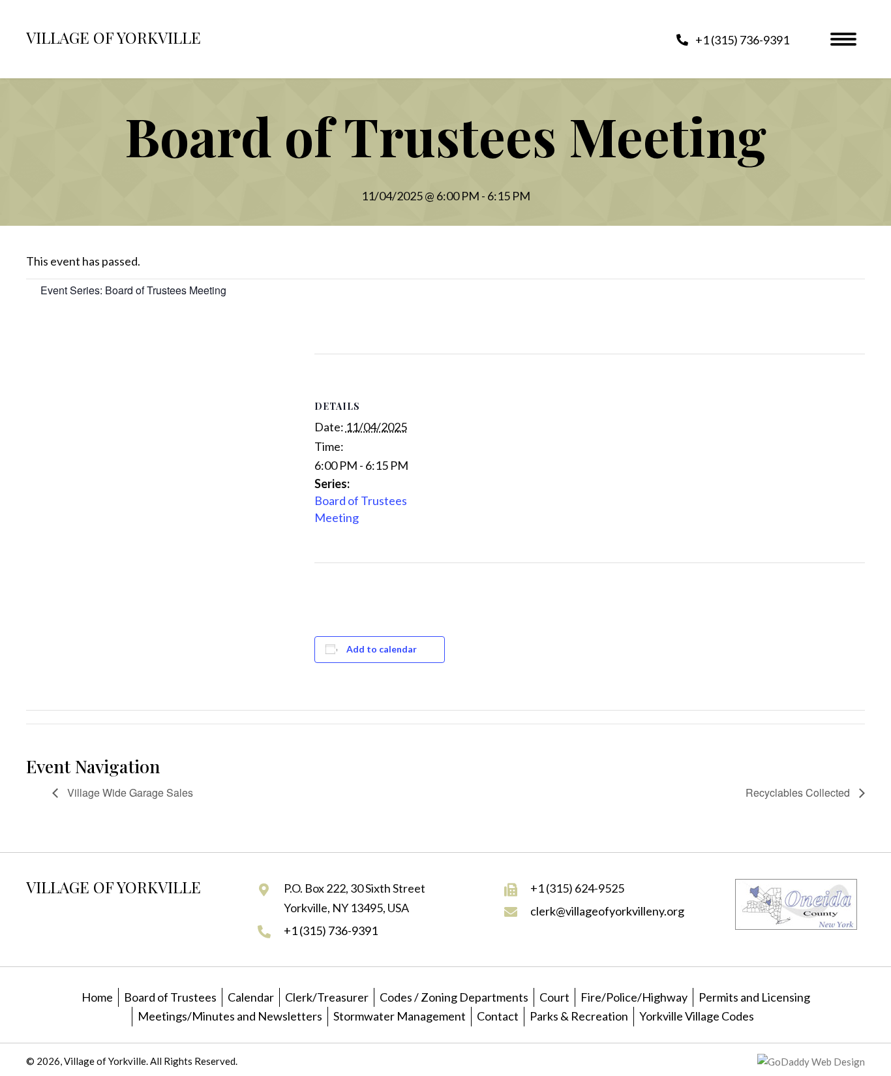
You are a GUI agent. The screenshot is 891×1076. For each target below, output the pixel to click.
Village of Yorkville (113, 37)
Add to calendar (381, 648)
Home (97, 997)
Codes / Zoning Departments (454, 997)
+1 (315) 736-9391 (331, 930)
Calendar (251, 997)
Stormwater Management (399, 1016)
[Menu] (843, 39)
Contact (498, 1016)
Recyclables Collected (799, 792)
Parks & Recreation (579, 1016)
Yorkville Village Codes (696, 1016)
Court (554, 997)
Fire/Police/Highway (634, 997)
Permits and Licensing (754, 997)
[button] (733, 39)
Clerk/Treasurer (327, 997)
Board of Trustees (170, 997)
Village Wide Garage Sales (129, 792)
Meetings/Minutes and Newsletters (230, 1016)
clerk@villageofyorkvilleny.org (607, 911)
